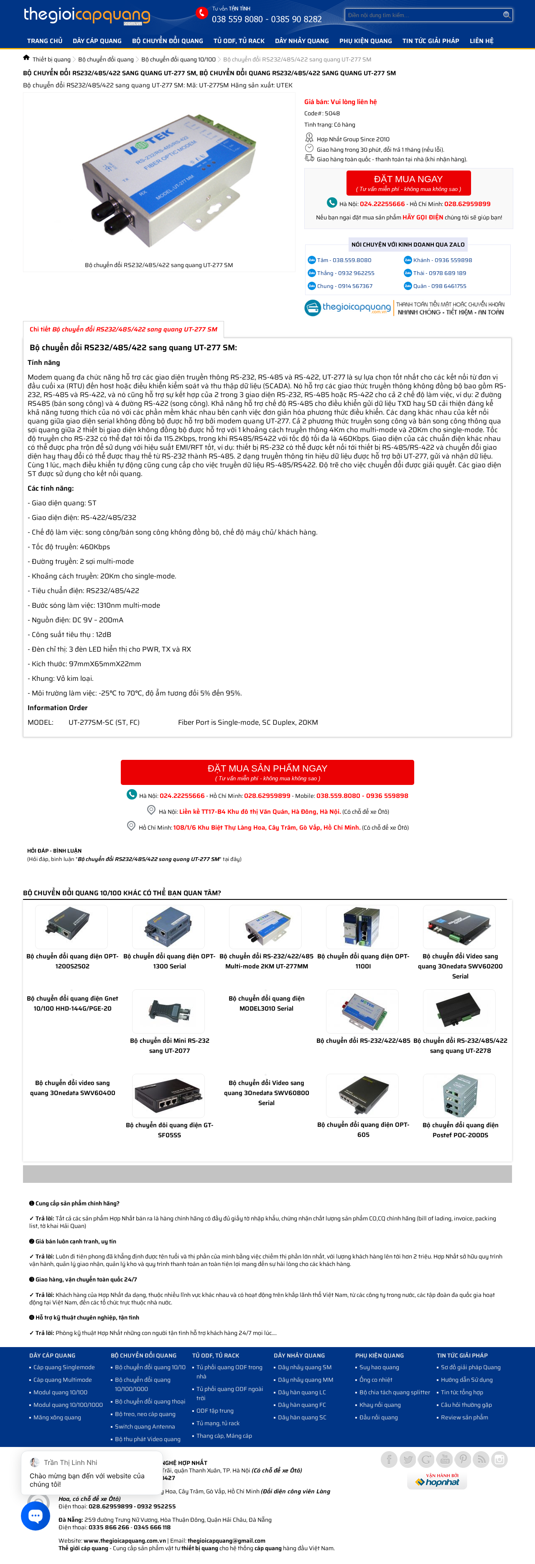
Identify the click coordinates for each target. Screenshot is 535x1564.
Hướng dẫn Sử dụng (467, 1379)
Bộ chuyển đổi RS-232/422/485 (363, 1041)
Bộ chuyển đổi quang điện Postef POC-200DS (461, 1130)
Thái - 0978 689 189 (439, 273)
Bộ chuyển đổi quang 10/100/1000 (143, 1384)
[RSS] (481, 1459)
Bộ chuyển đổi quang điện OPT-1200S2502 (72, 961)
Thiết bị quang (52, 59)
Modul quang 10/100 (60, 1392)
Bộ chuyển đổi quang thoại (150, 1401)
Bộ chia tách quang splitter (394, 1392)
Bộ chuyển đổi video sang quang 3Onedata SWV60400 (72, 1088)
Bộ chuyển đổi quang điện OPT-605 (363, 1130)
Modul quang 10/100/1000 (68, 1404)
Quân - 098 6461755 (439, 286)
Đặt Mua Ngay (408, 183)
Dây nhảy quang (302, 41)
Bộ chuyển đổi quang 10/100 (178, 59)
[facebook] (389, 1459)
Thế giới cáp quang (83, 1548)
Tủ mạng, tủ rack (218, 1423)
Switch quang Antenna (145, 1426)
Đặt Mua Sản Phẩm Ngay (268, 772)
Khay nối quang (380, 1404)
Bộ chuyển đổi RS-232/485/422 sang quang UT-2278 (460, 1046)
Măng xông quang (57, 1417)
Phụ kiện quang (365, 41)
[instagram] (499, 1459)
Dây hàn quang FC (302, 1404)
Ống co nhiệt (375, 1379)
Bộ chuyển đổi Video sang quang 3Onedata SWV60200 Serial (460, 966)
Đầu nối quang (378, 1417)
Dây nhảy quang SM (305, 1367)
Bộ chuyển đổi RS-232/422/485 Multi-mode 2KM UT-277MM (266, 961)
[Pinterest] (462, 1459)
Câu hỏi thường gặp (466, 1404)
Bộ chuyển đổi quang (167, 41)
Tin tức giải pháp (431, 41)
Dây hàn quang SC (302, 1417)
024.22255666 (382, 204)
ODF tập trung (215, 1410)
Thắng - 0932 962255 (345, 273)
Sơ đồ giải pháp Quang (471, 1367)
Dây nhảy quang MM (306, 1379)
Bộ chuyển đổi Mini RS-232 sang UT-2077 (169, 1046)
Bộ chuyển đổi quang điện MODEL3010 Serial (267, 1003)
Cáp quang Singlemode (64, 1367)
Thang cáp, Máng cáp (224, 1435)
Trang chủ (44, 41)
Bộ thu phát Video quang (148, 1439)
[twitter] (407, 1459)
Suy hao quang (379, 1367)
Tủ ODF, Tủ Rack (239, 41)
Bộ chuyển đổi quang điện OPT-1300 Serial (169, 961)
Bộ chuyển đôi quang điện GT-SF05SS (170, 1130)
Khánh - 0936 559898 (442, 260)
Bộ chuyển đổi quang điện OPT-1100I (363, 961)
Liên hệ (482, 41)
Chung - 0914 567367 (344, 286)
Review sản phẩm (464, 1417)
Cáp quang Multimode (62, 1379)
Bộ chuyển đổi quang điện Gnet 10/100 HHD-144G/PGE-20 (72, 1003)
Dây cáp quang (97, 41)
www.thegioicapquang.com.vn (125, 1540)
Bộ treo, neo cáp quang (145, 1414)
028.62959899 (467, 204)
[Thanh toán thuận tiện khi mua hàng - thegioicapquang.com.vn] (267, 1180)
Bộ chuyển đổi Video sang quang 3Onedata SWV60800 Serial (266, 1093)
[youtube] (444, 1459)
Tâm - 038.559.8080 (344, 260)
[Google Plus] (426, 1459)
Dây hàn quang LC (302, 1392)
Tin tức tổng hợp (462, 1392)
